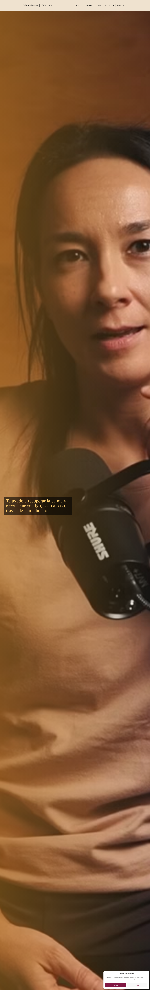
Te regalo (109, 5)
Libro (99, 5)
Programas (88, 5)
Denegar (137, 985)
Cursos (77, 5)
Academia (121, 5)
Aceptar (115, 985)
